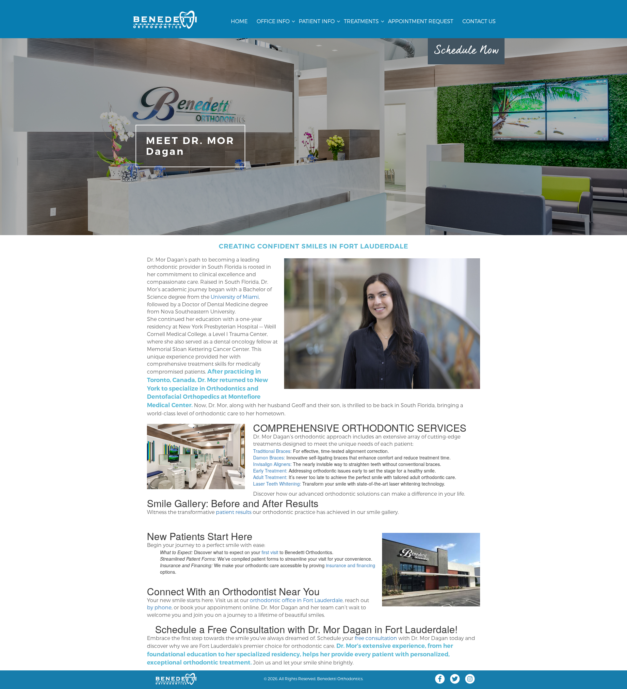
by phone (159, 607)
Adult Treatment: (270, 477)
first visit (270, 552)
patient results (233, 512)
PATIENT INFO (317, 21)
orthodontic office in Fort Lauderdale (296, 600)
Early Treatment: (270, 470)
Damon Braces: (269, 457)
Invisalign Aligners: (272, 464)
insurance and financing (350, 565)
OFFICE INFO (273, 21)
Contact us (479, 21)
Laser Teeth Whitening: (277, 483)
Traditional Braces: (272, 451)
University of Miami (235, 297)
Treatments (361, 21)
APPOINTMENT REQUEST (420, 21)
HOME (239, 21)
